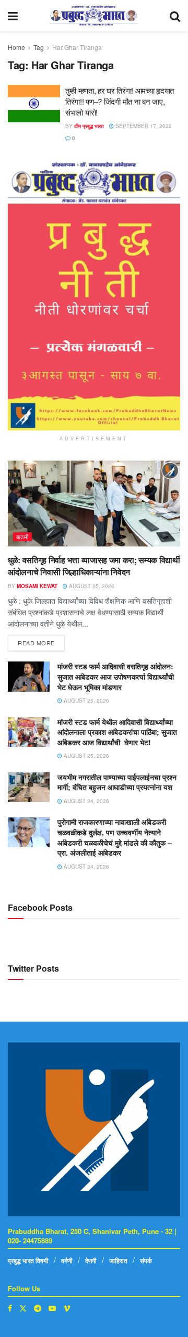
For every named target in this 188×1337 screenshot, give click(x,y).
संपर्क (146, 1260)
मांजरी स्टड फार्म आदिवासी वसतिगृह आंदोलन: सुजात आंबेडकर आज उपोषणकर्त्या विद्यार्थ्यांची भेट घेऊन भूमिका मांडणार (115, 676)
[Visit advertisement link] (94, 296)
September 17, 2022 (143, 126)
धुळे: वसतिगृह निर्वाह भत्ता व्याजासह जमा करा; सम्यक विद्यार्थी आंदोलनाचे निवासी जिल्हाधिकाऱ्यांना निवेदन (94, 565)
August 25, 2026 (90, 586)
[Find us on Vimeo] (66, 1308)
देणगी (91, 1260)
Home (16, 47)
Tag (38, 47)
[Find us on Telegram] (37, 1308)
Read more (41, 641)
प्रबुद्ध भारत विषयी (28, 1260)
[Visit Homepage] (94, 15)
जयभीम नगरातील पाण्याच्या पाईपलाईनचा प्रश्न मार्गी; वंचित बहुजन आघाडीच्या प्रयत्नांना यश (117, 782)
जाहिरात (118, 1260)
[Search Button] (175, 15)
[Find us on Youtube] (52, 1308)
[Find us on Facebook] (10, 1308)
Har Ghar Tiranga (77, 47)
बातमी (22, 536)
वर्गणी (67, 1260)
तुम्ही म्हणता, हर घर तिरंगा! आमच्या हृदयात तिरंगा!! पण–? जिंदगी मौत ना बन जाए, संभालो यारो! (119, 101)
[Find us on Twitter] (23, 1308)
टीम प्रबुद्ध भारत (89, 126)
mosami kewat (37, 586)
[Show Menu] (13, 15)
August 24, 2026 (85, 801)
